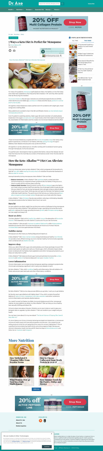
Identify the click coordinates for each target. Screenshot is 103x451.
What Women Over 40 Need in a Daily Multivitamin (20, 381)
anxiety (50, 140)
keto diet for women (17, 173)
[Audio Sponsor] (52, 56)
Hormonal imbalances (15, 99)
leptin (13, 210)
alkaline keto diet (28, 240)
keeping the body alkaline (31, 171)
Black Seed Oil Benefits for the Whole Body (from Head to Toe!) (86, 62)
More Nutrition (21, 340)
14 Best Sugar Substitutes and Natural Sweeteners (85, 54)
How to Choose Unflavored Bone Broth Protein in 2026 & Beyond (51, 361)
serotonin (11, 258)
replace (32, 195)
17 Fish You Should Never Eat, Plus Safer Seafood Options (85, 70)
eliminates (25, 198)
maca (16, 296)
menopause (27, 92)
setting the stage (48, 141)
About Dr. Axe (20, 420)
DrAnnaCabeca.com (52, 328)
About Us (19, 423)
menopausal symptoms (16, 113)
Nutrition (19, 9)
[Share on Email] (10, 50)
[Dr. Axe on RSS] (41, 420)
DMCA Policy (75, 448)
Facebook (20, 330)
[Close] (51, 433)
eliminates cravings (53, 210)
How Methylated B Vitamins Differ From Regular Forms (20, 360)
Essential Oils (39, 9)
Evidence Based (13, 37)
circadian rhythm (48, 258)
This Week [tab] (87, 40)
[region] (27, 441)
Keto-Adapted (47, 185)
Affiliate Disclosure (64, 448)
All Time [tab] (75, 40)
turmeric (21, 296)
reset (38, 258)
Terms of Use (26, 441)
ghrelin (42, 210)
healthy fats (32, 218)
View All (36, 389)
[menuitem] (11, 9)
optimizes (40, 179)
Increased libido (13, 227)
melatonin (20, 258)
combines (30, 269)
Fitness (56, 9)
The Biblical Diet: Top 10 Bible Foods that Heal (85, 78)
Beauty (48, 9)
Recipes (28, 9)
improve (42, 218)
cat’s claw (36, 296)
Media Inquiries (21, 426)
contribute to (33, 100)
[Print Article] (14, 50)
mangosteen (28, 296)
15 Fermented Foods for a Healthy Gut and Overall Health (85, 46)
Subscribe (91, 3)
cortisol (59, 256)
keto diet (16, 171)
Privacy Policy (16, 441)
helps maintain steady (28, 237)
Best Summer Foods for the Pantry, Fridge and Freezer (51, 381)
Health (10, 9)
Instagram (28, 330)
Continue (46, 446)
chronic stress (41, 140)
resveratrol (42, 296)
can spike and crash (29, 118)
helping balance (57, 223)
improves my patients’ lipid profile (38, 223)
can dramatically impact (55, 111)
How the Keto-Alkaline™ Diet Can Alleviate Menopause (27, 60)
